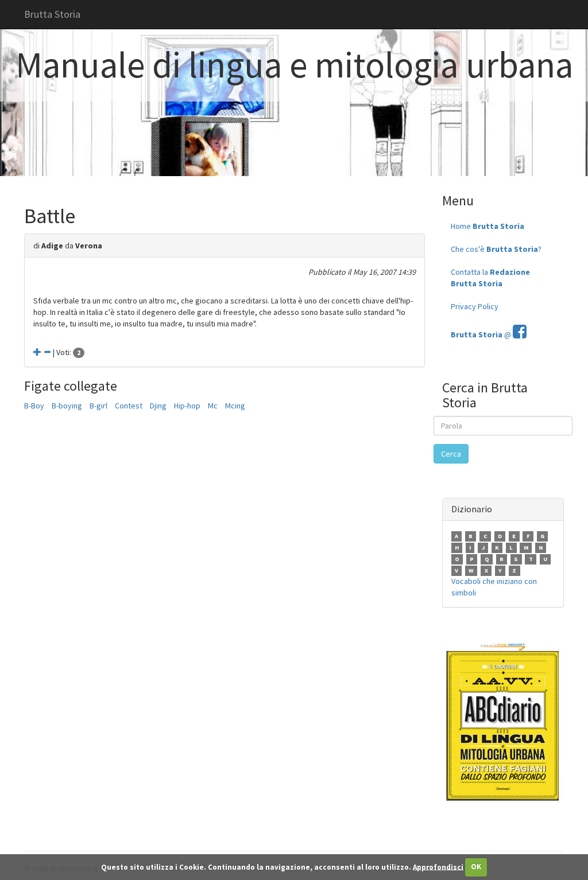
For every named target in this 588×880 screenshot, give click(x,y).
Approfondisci (438, 866)
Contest (128, 405)
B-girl (98, 405)
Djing (158, 405)
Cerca (451, 454)
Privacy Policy (474, 306)
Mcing (235, 405)
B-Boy (34, 405)
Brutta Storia (52, 14)
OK (476, 866)
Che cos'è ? (496, 249)
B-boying (67, 405)
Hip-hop (187, 405)
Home (487, 226)
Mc (213, 405)
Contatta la (490, 278)
